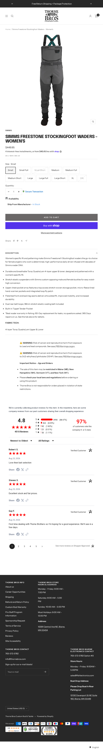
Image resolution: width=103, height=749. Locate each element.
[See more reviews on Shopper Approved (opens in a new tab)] (26, 470)
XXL (82, 178)
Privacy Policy (12, 631)
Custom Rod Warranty (15, 607)
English (95, 747)
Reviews (9, 636)
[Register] (45, 672)
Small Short (39, 170)
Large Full (43, 178)
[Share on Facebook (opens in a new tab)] (18, 470)
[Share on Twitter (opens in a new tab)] (22, 469)
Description (12, 253)
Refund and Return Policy (17, 602)
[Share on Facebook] (13, 241)
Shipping (9, 597)
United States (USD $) (16, 708)
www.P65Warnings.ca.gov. (63, 346)
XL (72, 178)
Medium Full (71, 170)
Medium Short (14, 178)
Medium (55, 170)
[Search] (12, 16)
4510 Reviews (24, 431)
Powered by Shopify (45, 716)
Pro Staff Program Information (13, 614)
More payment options (51, 232)
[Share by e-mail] (26, 241)
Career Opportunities (15, 592)
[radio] (51, 419)
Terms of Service (13, 626)
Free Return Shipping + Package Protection (52, 3)
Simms (8, 130)
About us (9, 586)
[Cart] (96, 16)
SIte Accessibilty (13, 641)
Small (10, 170)
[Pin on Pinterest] (17, 241)
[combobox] (94, 747)
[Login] (90, 16)
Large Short (59, 178)
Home (7, 29)
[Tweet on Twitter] (22, 241)
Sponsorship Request (15, 620)
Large (30, 178)
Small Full (23, 170)
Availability (13, 198)
